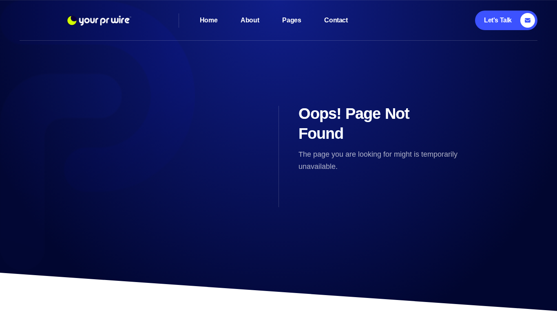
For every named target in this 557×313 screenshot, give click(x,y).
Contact (335, 20)
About (250, 20)
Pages (291, 20)
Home (208, 20)
